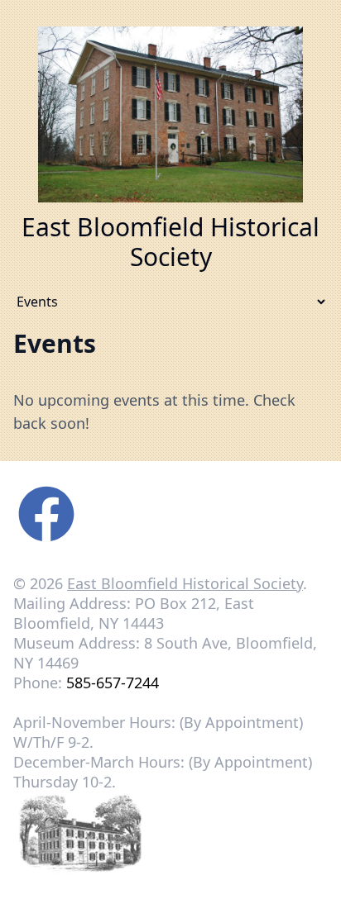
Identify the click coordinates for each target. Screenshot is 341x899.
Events (54, 343)
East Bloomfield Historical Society (185, 583)
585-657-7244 (112, 682)
